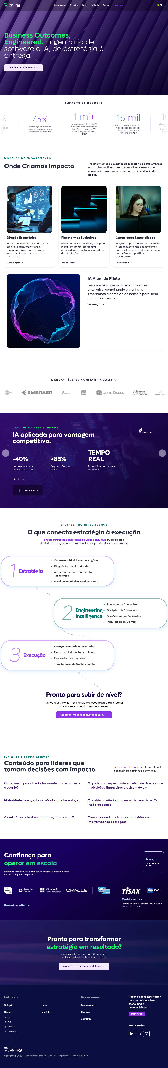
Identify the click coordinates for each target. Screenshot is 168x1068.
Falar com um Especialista (21, 67)
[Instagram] (146, 1034)
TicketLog (12, 1031)
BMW (10, 1017)
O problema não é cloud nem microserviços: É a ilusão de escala (123, 802)
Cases (84, 5)
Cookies (52, 1056)
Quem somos (60, 5)
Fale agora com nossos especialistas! (82, 966)
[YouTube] (139, 1034)
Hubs (44, 1005)
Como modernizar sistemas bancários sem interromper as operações (120, 819)
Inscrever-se (136, 1014)
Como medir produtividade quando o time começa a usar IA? (42, 785)
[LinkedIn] (132, 1034)
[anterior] (5, 453)
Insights (95, 5)
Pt (159, 5)
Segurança (64, 1056)
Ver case (30, 490)
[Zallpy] (12, 5)
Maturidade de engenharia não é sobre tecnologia (41, 800)
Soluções (74, 5)
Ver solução (13, 262)
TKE (9, 1022)
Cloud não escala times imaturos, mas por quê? (39, 817)
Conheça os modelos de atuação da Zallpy (82, 714)
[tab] (14, 479)
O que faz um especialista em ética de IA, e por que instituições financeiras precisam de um (125, 785)
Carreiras (107, 5)
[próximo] (162, 453)
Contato (119, 5)
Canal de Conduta (80, 1056)
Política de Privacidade (36, 1056)
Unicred (11, 1027)
